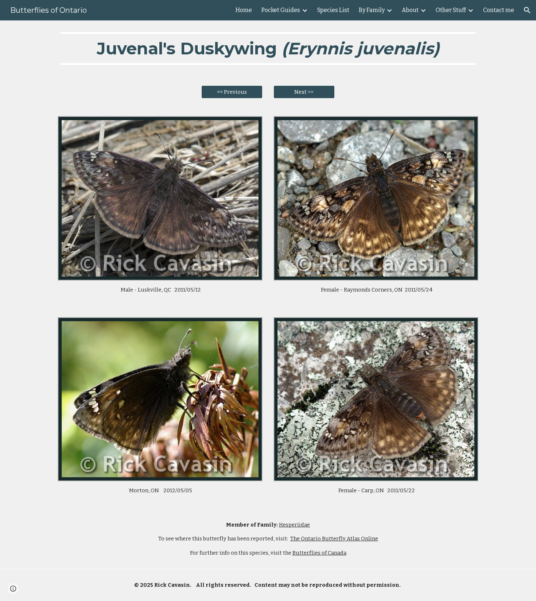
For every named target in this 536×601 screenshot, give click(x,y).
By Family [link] (372, 10)
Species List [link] (333, 10)
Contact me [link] (498, 10)
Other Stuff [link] (451, 10)
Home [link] (244, 10)
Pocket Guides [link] (280, 10)
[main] (268, 48)
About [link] (410, 10)
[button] (527, 10)
